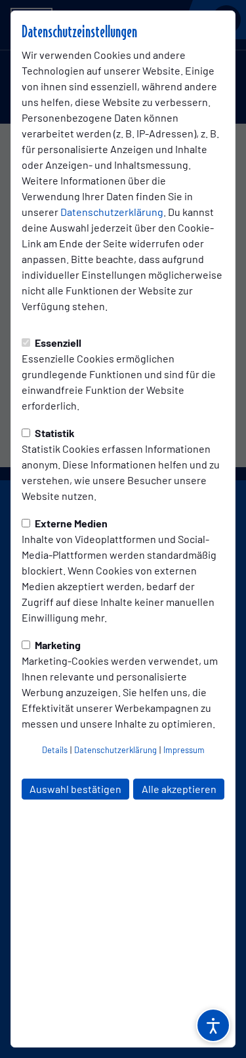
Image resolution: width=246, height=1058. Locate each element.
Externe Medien (70, 523)
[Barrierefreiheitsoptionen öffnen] (213, 1025)
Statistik (54, 433)
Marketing (57, 645)
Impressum (184, 750)
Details (55, 750)
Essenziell (57, 342)
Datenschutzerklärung (111, 211)
